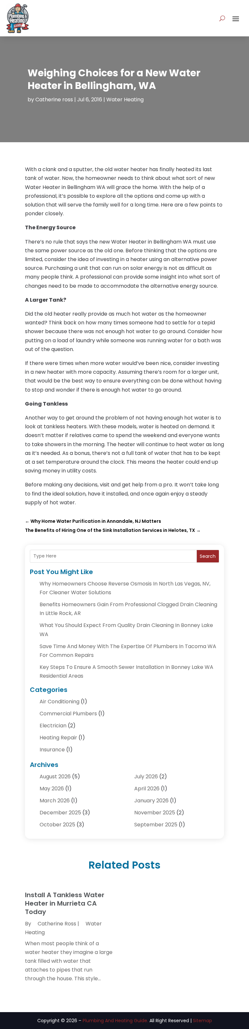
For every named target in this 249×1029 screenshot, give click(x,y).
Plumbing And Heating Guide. (115, 1020)
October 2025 (57, 824)
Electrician (53, 725)
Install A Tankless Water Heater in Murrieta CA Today (64, 903)
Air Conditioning (59, 701)
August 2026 (55, 776)
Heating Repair (58, 737)
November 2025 (154, 812)
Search (208, 556)
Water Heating (125, 99)
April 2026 (147, 788)
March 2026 (55, 800)
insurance (52, 749)
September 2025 (155, 824)
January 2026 (151, 800)
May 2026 (52, 788)
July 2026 (146, 776)
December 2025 (60, 812)
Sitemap (202, 1020)
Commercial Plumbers (68, 713)
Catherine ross (54, 99)
